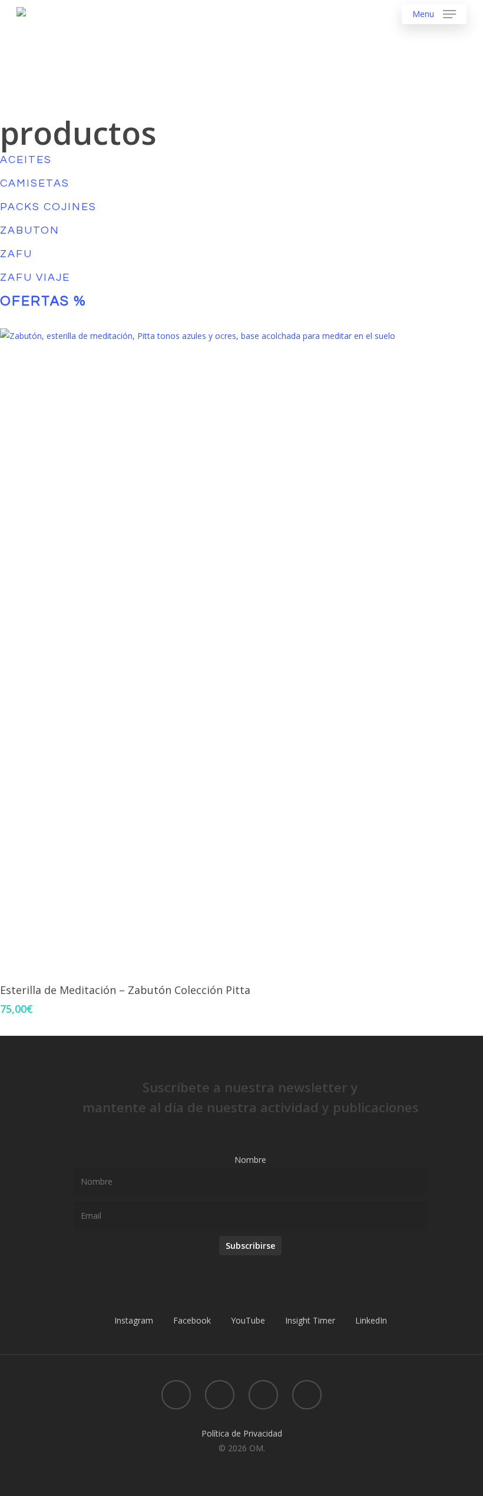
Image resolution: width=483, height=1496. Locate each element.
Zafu (16, 254)
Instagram (133, 1320)
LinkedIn (371, 1320)
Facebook (192, 1320)
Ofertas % (43, 301)
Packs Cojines (48, 206)
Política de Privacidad (241, 1433)
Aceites (26, 159)
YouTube (248, 1320)
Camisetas (35, 183)
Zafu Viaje (35, 277)
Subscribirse (250, 1245)
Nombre (250, 1159)
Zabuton (29, 230)
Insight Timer (310, 1320)
